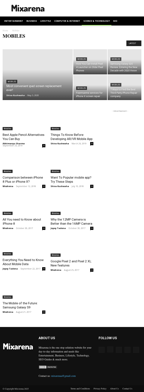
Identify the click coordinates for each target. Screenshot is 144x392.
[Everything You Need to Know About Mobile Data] (24, 245)
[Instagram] (110, 349)
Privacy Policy (100, 388)
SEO (115, 20)
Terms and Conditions (80, 388)
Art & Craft (28, 43)
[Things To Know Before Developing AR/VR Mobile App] (72, 119)
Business (31, 20)
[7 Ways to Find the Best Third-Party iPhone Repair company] (124, 87)
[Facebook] (102, 350)
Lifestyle (45, 20)
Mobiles (12, 82)
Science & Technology (96, 20)
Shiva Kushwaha (15, 95)
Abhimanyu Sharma (14, 143)
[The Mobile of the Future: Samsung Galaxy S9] (24, 288)
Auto (39, 43)
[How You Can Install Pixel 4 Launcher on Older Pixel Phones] (90, 61)
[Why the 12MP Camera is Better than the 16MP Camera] (72, 204)
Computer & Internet (67, 20)
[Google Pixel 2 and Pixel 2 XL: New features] (72, 246)
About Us (114, 388)
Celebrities (60, 43)
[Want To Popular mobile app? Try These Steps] (72, 162)
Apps (16, 43)
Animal (7, 43)
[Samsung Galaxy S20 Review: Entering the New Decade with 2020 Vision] (124, 61)
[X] (127, 350)
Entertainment (13, 20)
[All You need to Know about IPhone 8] (24, 204)
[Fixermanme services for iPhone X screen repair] (90, 87)
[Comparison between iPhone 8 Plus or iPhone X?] (24, 162)
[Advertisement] (97, 8)
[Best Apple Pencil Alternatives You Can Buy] (24, 119)
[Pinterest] (119, 350)
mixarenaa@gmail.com (63, 376)
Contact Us (127, 388)
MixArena (8, 186)
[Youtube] (136, 350)
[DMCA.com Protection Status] (48, 368)
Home (5, 30)
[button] (136, 21)
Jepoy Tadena (58, 228)
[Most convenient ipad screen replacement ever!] (38, 79)
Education (95, 43)
